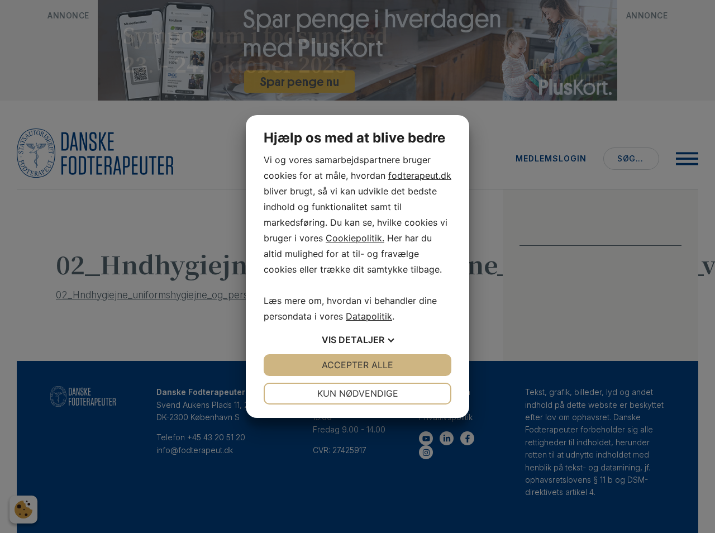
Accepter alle (357, 364)
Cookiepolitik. (355, 238)
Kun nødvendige (357, 393)
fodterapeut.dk (419, 175)
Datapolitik (369, 316)
